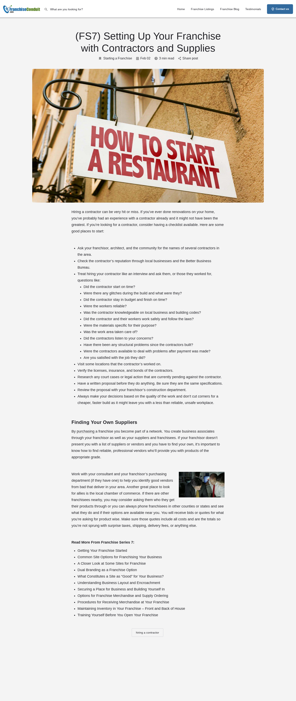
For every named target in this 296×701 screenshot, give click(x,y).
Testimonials (253, 9)
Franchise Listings (202, 9)
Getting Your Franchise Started (102, 551)
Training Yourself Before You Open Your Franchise (118, 615)
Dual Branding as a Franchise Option (107, 570)
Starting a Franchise (117, 58)
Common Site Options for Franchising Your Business (120, 557)
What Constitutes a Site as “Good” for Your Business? (121, 576)
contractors (207, 248)
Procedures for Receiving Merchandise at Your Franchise (123, 602)
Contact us (282, 8)
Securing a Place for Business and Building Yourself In (121, 589)
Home (181, 9)
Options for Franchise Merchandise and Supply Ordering (123, 596)
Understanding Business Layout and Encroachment (119, 583)
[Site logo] (22, 8)
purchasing (86, 431)
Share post (190, 58)
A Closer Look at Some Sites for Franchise (112, 563)
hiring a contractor (147, 632)
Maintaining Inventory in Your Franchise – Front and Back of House (131, 609)
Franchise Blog (229, 9)
